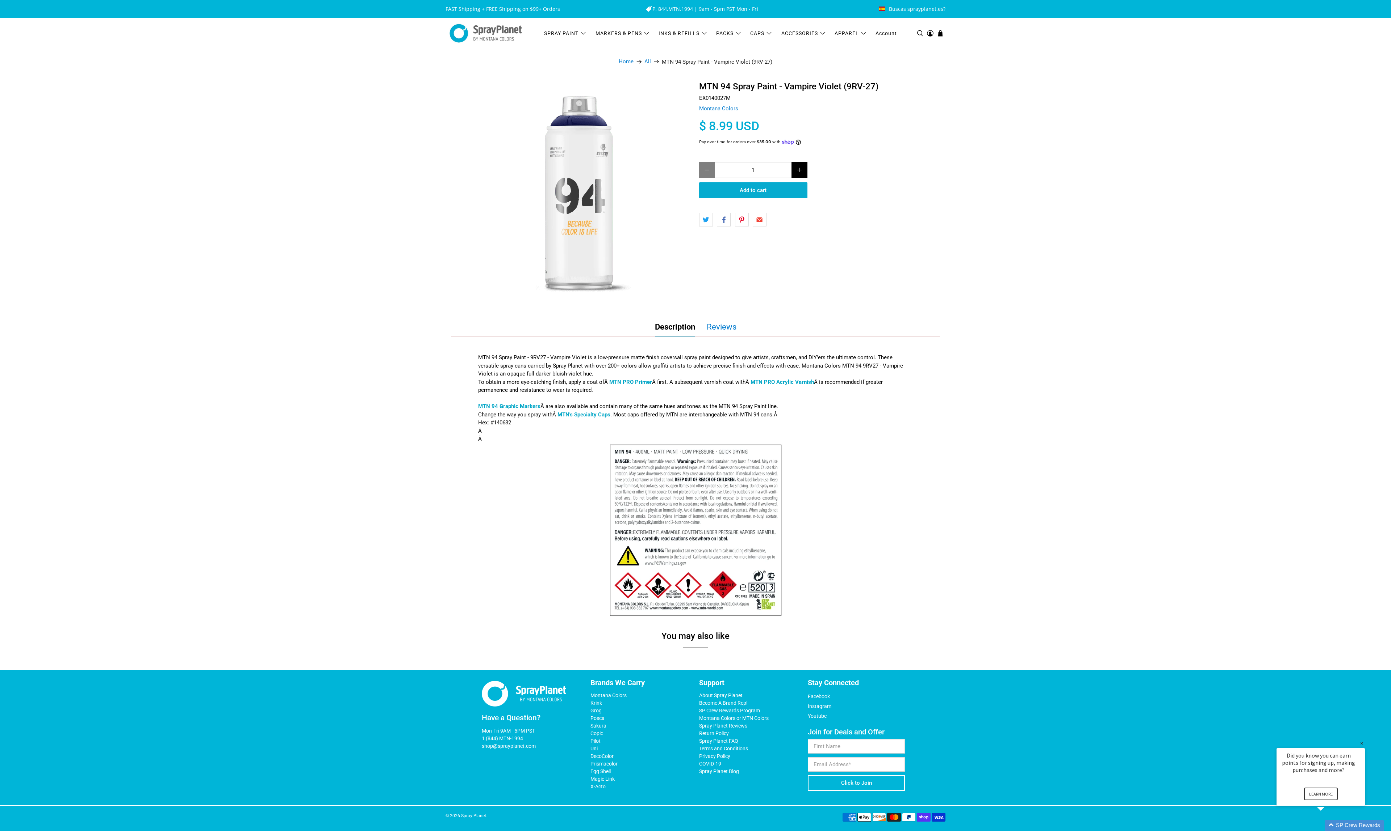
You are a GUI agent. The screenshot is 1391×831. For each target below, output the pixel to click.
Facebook (819, 696)
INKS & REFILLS (679, 33)
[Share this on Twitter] (706, 219)
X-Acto (598, 786)
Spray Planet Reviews (723, 726)
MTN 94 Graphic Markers (509, 406)
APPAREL (847, 33)
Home (626, 61)
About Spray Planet (721, 695)
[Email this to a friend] (759, 219)
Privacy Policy (714, 756)
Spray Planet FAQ (718, 741)
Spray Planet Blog (719, 771)
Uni (594, 748)
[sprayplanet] (486, 33)
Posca (597, 718)
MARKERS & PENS (619, 33)
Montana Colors (718, 108)
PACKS (725, 33)
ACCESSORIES (799, 33)
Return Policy (714, 733)
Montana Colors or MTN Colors (734, 718)
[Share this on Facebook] (724, 219)
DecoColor (602, 756)
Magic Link (602, 779)
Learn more (1321, 794)
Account (886, 33)
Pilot (595, 741)
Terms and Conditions (723, 748)
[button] (1329, 825)
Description (675, 326)
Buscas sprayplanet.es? (917, 8)
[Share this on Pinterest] (742, 219)
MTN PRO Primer (630, 382)
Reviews (721, 326)
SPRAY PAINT (561, 33)
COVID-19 (710, 764)
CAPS (757, 33)
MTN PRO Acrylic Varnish (782, 382)
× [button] (1361, 743)
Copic (596, 733)
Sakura (598, 726)
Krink (596, 703)
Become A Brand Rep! (723, 703)
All (647, 61)
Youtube (817, 716)
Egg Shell (600, 771)
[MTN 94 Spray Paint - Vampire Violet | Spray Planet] (579, 194)
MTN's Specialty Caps (583, 414)
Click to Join (856, 783)
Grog (596, 710)
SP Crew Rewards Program (729, 710)
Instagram (819, 706)
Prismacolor (604, 764)
